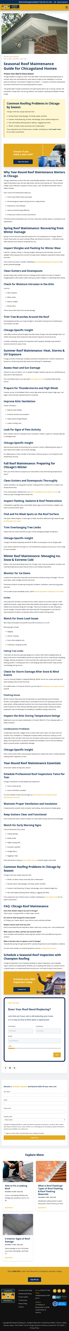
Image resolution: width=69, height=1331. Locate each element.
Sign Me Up (34, 1280)
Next (57, 1055)
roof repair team (52, 897)
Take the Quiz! (23, 162)
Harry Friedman (14, 56)
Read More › (9, 1208)
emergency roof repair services (53, 686)
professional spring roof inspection (47, 262)
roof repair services (37, 379)
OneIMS (52, 1323)
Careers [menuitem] (21, 1307)
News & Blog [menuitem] (22, 1304)
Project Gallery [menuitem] (23, 1297)
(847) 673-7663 (45, 1290)
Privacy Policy (34, 1328)
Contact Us (22, 989)
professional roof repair (12, 521)
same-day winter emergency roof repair (49, 591)
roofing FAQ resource (48, 948)
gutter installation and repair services (44, 492)
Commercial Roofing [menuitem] (25, 1290)
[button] (66, 7)
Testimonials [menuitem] (22, 1300)
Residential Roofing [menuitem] (24, 1294)
